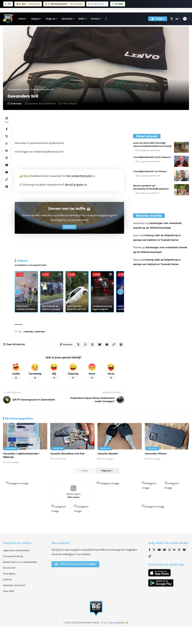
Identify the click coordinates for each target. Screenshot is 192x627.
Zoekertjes (16, 103)
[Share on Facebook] (6, 129)
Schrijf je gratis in (76, 184)
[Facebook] (149, 550)
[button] (106, 18)
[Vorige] (18, 292)
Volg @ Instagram (73, 495)
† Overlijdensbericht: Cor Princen (150, 171)
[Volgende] (120, 292)
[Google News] (164, 550)
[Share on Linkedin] (6, 150)
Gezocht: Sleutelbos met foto (67, 453)
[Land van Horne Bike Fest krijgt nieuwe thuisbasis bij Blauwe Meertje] (181, 147)
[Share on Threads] (6, 157)
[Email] (6, 172)
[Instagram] (169, 550)
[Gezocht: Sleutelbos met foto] (72, 436)
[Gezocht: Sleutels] (120, 436)
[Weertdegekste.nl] (8, 18)
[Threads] (179, 550)
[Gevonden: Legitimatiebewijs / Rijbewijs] (25, 436)
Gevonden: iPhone (155, 453)
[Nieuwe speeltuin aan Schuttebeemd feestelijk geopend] (181, 189)
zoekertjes (39, 331)
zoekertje (28, 331)
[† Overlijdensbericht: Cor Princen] (181, 175)
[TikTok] (150, 556)
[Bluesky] (184, 550)
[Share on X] (6, 136)
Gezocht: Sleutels (108, 453)
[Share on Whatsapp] (6, 143)
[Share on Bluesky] (6, 165)
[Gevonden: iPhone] (167, 436)
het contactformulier (79, 176)
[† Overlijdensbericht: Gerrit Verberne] (181, 161)
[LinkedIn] (174, 550)
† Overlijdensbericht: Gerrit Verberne (152, 157)
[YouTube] (159, 550)
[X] (154, 550)
